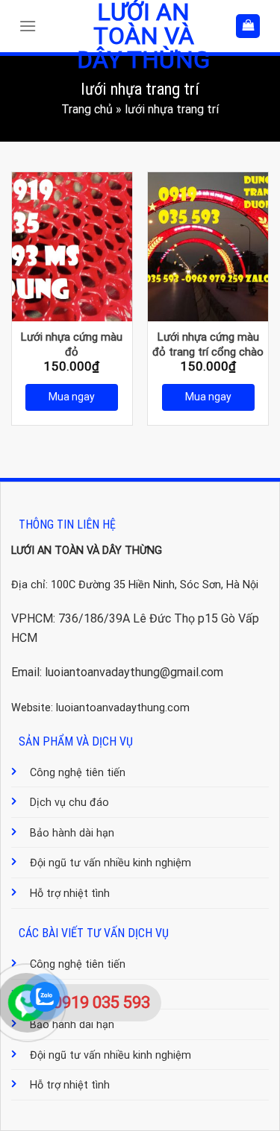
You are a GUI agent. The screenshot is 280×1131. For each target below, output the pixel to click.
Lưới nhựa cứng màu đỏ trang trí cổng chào (208, 344)
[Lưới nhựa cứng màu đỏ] (72, 246)
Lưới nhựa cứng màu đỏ (71, 344)
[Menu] (31, 25)
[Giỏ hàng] (248, 26)
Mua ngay (72, 397)
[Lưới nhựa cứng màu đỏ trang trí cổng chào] (208, 246)
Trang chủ (87, 109)
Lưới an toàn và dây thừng (143, 36)
